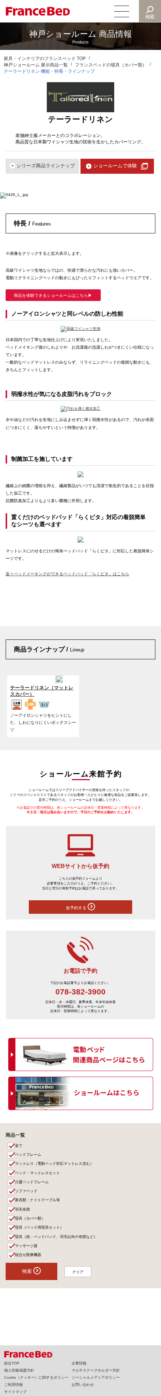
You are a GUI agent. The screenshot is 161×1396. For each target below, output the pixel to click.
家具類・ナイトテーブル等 (37, 1200)
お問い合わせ (83, 1384)
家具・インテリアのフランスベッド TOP (45, 58)
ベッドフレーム (28, 1154)
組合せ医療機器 (28, 1255)
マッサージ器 (26, 1246)
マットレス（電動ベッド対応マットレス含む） (54, 1163)
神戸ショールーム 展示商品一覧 (36, 65)
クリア (77, 1272)
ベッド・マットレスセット (37, 1173)
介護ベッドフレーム (32, 1182)
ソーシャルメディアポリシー (96, 1377)
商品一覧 (15, 1135)
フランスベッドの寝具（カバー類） (111, 65)
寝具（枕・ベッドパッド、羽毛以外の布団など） (56, 1237)
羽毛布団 (22, 1209)
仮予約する (77, 908)
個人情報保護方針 (19, 1370)
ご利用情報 (13, 1384)
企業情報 (79, 1363)
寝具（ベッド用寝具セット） (39, 1227)
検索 (150, 17)
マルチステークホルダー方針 (96, 1370)
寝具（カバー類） (30, 1218)
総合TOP (11, 1363)
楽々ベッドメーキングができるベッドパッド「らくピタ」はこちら (67, 574)
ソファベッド (26, 1191)
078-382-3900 (80, 991)
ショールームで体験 (115, 165)
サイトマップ (15, 1392)
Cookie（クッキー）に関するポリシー (36, 1377)
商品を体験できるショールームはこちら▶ (53, 295)
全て (18, 1145)
